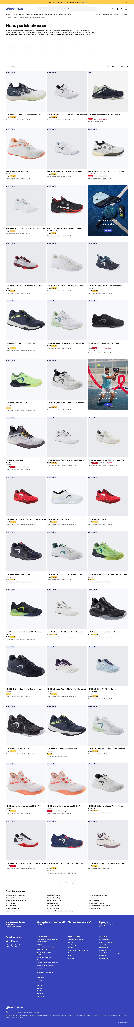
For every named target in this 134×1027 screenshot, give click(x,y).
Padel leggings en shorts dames (99, 905)
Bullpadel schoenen (90, 54)
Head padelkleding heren (55, 898)
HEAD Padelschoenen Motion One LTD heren (104, 115)
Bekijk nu (108, 230)
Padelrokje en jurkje (54, 900)
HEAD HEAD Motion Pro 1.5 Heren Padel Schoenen (65, 632)
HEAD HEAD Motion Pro (14, 460)
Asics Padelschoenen (75, 54)
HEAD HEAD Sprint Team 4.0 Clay (18, 574)
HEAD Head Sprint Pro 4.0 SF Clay (18, 749)
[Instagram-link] (15, 945)
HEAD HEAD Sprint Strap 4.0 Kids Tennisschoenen (106, 286)
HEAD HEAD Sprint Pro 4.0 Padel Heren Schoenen (106, 460)
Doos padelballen (53, 908)
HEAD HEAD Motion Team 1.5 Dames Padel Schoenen (25, 228)
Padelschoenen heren (13, 54)
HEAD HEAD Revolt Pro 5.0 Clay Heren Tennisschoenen (67, 115)
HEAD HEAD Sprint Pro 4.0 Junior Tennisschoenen (106, 806)
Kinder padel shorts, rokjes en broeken (60, 911)
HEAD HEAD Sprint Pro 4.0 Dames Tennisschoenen (106, 749)
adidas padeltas (11, 911)
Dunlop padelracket (12, 908)
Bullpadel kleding (94, 908)
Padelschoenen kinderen (44, 55)
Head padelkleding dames (14, 898)
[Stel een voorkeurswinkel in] (113, 9)
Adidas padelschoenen (105, 55)
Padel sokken (10, 903)
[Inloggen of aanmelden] (121, 9)
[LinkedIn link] (19, 945)
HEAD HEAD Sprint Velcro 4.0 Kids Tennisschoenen (65, 403)
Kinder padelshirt (53, 905)
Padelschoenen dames (29, 55)
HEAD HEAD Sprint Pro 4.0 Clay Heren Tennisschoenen (108, 574)
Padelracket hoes (11, 905)
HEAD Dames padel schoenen (17, 171)
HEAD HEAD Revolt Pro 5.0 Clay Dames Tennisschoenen (102, 690)
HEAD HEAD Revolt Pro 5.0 (97, 519)
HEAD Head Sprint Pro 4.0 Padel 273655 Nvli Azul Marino (24, 633)
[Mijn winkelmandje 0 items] (126, 9)
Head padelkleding (53, 895)
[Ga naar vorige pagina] (60, 882)
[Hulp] (117, 9)
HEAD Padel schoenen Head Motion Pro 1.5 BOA (23, 115)
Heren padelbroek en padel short (16, 900)
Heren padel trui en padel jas (15, 895)
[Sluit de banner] (126, 2)
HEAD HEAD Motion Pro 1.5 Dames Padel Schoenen (106, 863)
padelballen (69, 34)
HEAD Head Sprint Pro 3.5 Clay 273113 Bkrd (103, 343)
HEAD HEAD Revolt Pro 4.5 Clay (58, 519)
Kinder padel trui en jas (96, 903)
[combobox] (124, 66)
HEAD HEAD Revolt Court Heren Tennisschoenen (64, 574)
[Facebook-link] (7, 945)
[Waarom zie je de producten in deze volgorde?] (108, 66)
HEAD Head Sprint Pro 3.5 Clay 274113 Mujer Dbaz (65, 863)
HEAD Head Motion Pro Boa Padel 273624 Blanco (106, 171)
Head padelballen (94, 900)
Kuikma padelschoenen (59, 55)
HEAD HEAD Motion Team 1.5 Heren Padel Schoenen (66, 460)
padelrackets (60, 34)
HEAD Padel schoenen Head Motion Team (21, 343)
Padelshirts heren (53, 903)
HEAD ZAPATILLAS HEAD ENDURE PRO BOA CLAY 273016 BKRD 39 (65, 230)
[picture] (26, 91)
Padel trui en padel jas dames (98, 895)
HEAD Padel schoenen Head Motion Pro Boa (104, 632)
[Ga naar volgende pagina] (74, 882)
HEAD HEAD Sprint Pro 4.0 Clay (17, 403)
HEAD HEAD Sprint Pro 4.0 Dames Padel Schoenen (65, 343)
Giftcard (124, 14)
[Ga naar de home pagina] (14, 8)
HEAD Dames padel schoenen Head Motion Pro (23, 806)
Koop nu (108, 404)
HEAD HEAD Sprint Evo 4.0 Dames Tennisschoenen (65, 171)
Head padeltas (93, 898)
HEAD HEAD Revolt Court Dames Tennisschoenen (65, 286)
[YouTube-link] (11, 945)
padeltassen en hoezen (82, 34)
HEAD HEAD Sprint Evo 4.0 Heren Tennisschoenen (24, 286)
